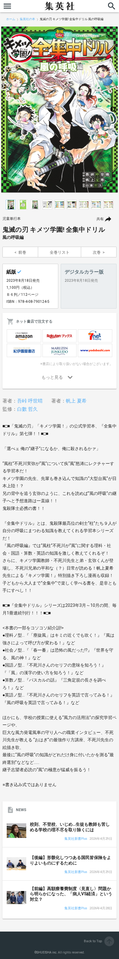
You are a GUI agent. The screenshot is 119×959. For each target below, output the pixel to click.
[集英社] (59, 6)
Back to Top (98, 941)
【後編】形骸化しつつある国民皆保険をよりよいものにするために (70, 860)
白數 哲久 (27, 409)
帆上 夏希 (76, 401)
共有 (100, 219)
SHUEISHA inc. (47, 952)
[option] (59, 109)
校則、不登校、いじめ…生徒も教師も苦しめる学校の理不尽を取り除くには (70, 827)
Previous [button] (6, 109)
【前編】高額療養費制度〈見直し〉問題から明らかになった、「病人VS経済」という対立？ (71, 894)
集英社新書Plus (75, 839)
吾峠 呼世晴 (30, 401)
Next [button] (113, 109)
